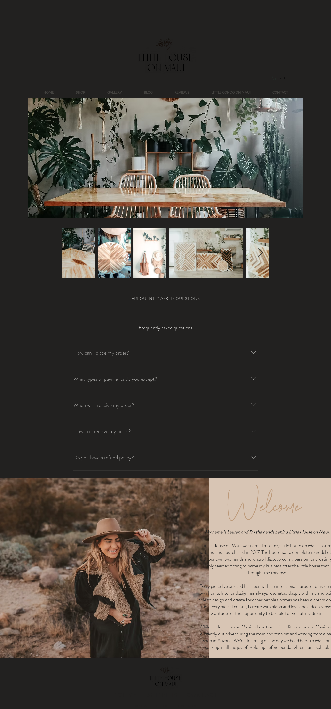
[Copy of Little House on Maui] (168, 210)
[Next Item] (260, 253)
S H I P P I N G (162, 695)
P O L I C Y (126, 695)
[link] (282, 78)
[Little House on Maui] (162, 210)
